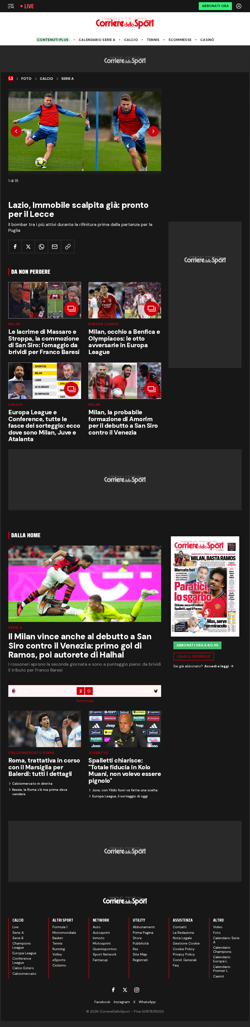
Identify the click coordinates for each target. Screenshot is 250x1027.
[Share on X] (28, 246)
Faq (176, 965)
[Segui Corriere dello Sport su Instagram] (137, 990)
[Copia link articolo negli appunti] (67, 246)
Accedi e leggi (216, 666)
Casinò (207, 40)
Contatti (180, 927)
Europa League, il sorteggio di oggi (120, 796)
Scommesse (180, 40)
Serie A (67, 79)
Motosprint (102, 943)
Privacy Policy (184, 954)
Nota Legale (182, 938)
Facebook (102, 1002)
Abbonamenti (144, 927)
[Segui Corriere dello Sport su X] (125, 990)
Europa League (103, 324)
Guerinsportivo (105, 949)
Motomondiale (64, 932)
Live (29, 6)
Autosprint (101, 932)
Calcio (131, 40)
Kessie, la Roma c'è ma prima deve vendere (39, 791)
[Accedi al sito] (239, 6)
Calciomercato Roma (31, 752)
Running (58, 949)
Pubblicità (141, 943)
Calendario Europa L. (221, 959)
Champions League (21, 945)
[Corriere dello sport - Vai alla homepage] (125, 23)
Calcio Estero (23, 968)
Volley (57, 954)
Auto (97, 927)
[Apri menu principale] (10, 6)
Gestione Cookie (186, 943)
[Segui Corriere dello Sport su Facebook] (113, 990)
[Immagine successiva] (153, 131)
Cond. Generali (185, 960)
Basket (57, 938)
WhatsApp (147, 1002)
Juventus (98, 752)
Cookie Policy (184, 949)
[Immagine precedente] (16, 131)
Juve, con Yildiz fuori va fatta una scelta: (125, 790)
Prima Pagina (143, 932)
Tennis (153, 40)
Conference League (21, 960)
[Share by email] (54, 246)
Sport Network (104, 954)
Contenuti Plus (52, 40)
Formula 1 (59, 927)
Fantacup (100, 960)
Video (217, 927)
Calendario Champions (222, 949)
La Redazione (183, 932)
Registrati (140, 960)
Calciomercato (24, 973)
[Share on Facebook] (15, 246)
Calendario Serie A (97, 40)
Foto (26, 79)
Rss (135, 949)
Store (137, 938)
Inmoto (98, 938)
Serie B (17, 938)
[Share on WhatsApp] (41, 246)
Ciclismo (59, 965)
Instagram (122, 1002)
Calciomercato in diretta (32, 783)
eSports (58, 960)
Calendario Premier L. (221, 969)
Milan (14, 324)
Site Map (140, 954)
